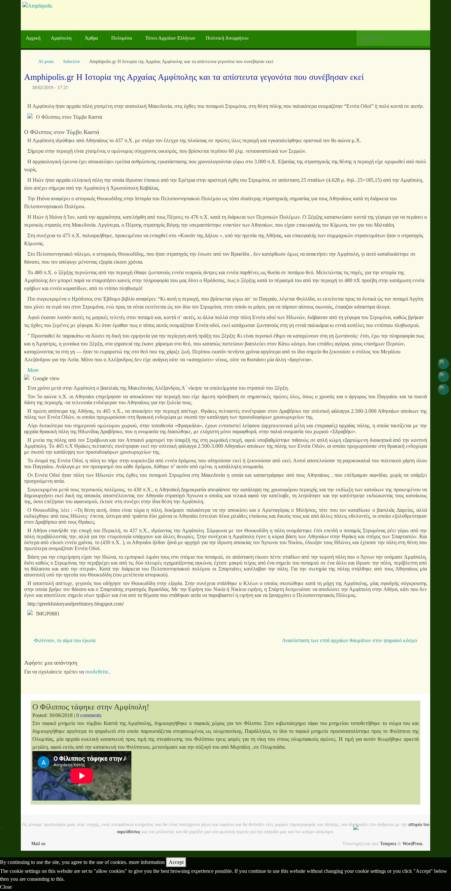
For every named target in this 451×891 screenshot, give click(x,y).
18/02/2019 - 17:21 (50, 87)
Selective (71, 61)
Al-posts (46, 61)
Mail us (38, 843)
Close (6, 887)
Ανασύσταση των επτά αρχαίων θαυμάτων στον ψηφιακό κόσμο (350, 640)
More (33, 370)
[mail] (443, 389)
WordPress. (413, 843)
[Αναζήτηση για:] (393, 38)
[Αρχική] (27, 61)
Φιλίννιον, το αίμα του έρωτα (64, 640)
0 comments (88, 715)
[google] (443, 376)
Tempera (388, 843)
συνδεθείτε (97, 672)
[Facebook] (443, 363)
